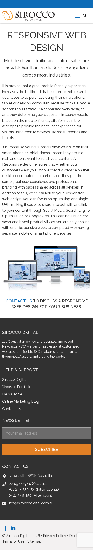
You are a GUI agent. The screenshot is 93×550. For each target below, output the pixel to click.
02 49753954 (20, 483)
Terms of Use (13, 541)
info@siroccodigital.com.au (31, 503)
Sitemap (34, 541)
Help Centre (12, 394)
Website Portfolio (16, 387)
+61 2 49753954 (22, 489)
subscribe (46, 449)
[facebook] (5, 528)
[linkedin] (13, 528)
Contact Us (11, 409)
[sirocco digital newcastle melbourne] (28, 15)
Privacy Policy (54, 536)
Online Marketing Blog (20, 401)
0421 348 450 (20, 495)
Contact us (19, 301)
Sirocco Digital (14, 379)
